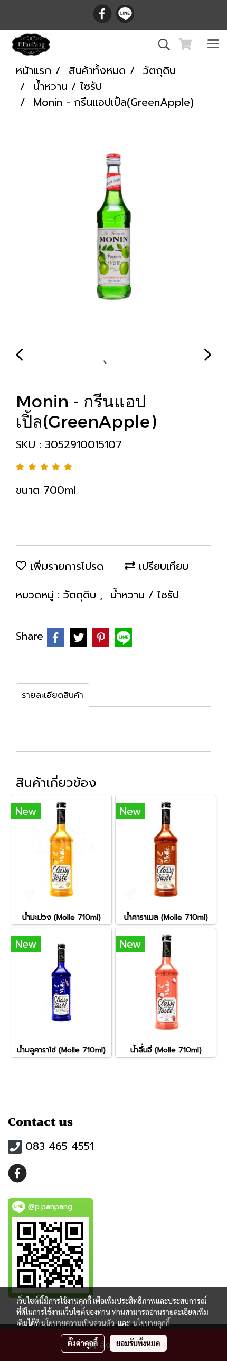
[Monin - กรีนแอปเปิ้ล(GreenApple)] (113, 227)
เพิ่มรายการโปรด (64, 566)
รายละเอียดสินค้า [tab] (52, 695)
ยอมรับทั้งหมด (138, 1343)
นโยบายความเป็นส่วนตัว (78, 1323)
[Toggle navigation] (213, 44)
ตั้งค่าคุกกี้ (83, 1343)
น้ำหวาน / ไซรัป (144, 595)
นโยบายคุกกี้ (151, 1323)
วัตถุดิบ (81, 595)
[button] (160, 44)
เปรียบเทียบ (161, 566)
